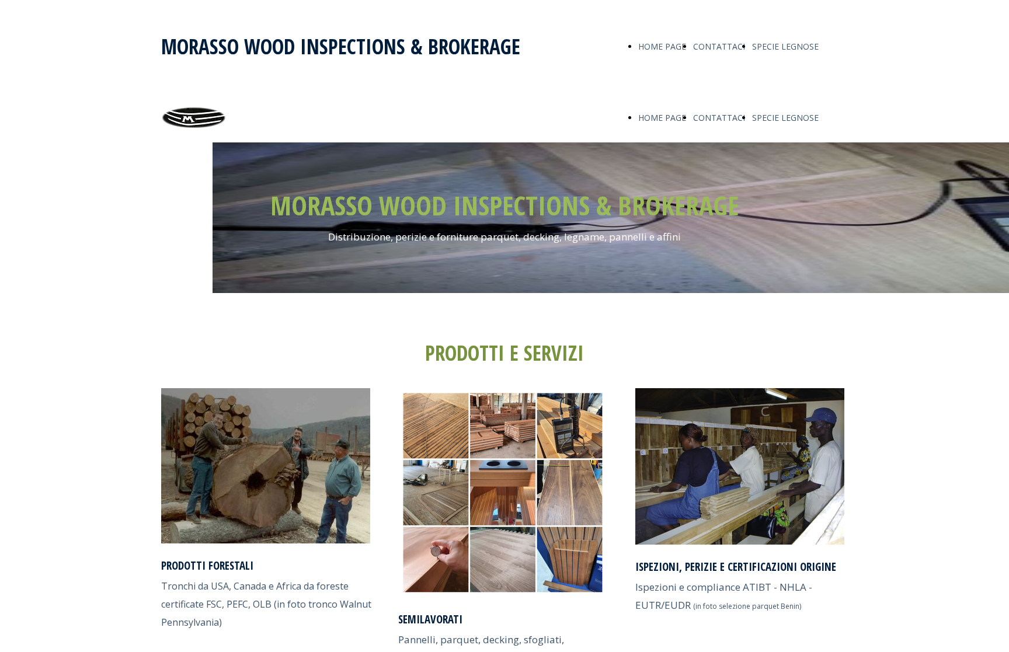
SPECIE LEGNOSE (785, 46)
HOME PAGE (662, 46)
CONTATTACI (719, 46)
